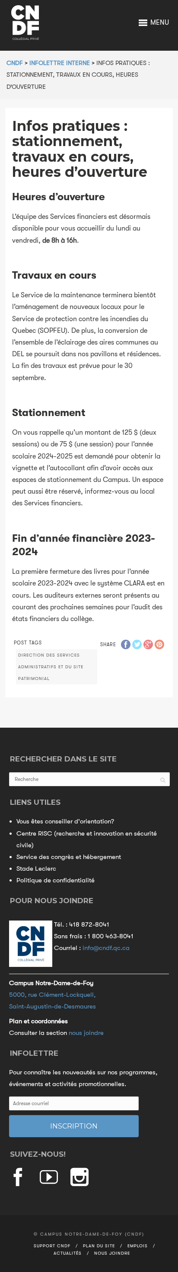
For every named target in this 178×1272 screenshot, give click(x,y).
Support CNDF (52, 1245)
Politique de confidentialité (55, 880)
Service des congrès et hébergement (68, 857)
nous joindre (86, 1033)
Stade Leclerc (36, 868)
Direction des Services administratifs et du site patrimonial (50, 667)
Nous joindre (112, 1253)
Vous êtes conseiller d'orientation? (65, 821)
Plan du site (99, 1245)
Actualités (68, 1253)
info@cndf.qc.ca (106, 948)
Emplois (137, 1245)
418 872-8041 (89, 924)
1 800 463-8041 (111, 936)
